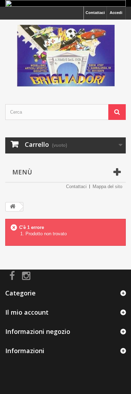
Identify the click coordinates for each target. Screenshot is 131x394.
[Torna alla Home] (12, 206)
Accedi (116, 12)
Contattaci (95, 12)
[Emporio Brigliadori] (65, 56)
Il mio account (27, 312)
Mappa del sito (107, 186)
